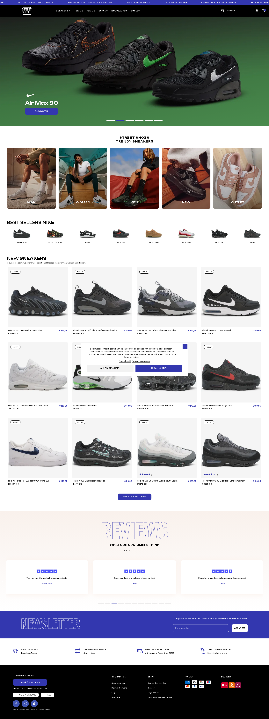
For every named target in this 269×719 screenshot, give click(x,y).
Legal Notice (153, 693)
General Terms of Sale (157, 683)
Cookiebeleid (125, 361)
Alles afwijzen (110, 368)
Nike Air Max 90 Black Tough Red (217, 406)
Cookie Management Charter (160, 697)
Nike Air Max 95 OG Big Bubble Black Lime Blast (223, 481)
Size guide (116, 697)
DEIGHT (48, 709)
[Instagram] (25, 703)
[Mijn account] (257, 10)
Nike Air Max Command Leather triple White (28, 406)
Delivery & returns (119, 688)
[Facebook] (16, 703)
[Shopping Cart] (263, 11)
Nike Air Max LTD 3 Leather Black (216, 330)
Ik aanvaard (158, 368)
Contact (151, 688)
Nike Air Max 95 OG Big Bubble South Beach (157, 481)
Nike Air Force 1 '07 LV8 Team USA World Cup (28, 481)
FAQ (113, 693)
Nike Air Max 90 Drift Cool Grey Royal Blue (156, 330)
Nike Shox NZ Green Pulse (85, 406)
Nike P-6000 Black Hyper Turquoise (89, 481)
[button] (110, 120)
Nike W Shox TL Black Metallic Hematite (155, 406)
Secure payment (119, 683)
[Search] (250, 11)
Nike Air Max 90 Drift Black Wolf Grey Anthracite (95, 330)
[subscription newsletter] (222, 10)
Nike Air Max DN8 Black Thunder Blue (25, 330)
